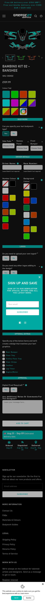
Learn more (24, 593)
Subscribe (22, 312)
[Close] (39, 277)
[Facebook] (20, 322)
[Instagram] (25, 322)
